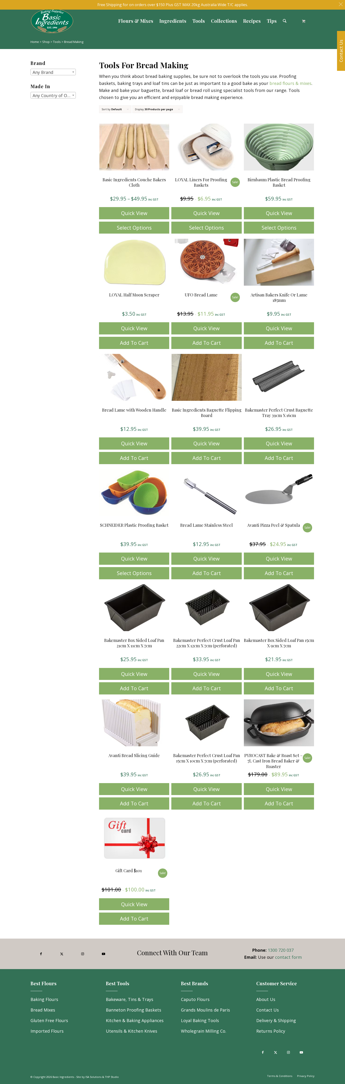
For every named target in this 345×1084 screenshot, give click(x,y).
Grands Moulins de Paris (205, 1010)
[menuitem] (135, 21)
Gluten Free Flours (49, 1020)
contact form (288, 957)
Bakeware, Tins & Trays (129, 999)
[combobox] (53, 72)
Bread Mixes (43, 1010)
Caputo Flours (195, 999)
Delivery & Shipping (276, 1020)
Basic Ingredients (63, 1077)
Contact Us (267, 1010)
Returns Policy (270, 1031)
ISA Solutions (93, 1077)
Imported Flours (47, 1031)
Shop (46, 42)
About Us (265, 999)
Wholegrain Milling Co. (203, 1031)
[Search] (285, 21)
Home (35, 42)
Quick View (134, 213)
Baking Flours (44, 999)
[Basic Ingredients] (94, 21)
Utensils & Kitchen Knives (131, 1031)
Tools (57, 42)
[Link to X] (61, 954)
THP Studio (112, 1077)
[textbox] (53, 72)
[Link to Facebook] (41, 954)
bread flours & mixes (290, 83)
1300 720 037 (281, 950)
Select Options (134, 227)
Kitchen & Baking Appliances (135, 1020)
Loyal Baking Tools (200, 1020)
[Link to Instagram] (82, 954)
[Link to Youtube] (103, 954)
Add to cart (134, 342)
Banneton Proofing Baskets (133, 1010)
